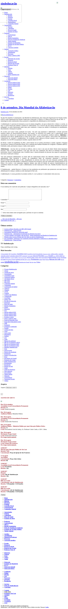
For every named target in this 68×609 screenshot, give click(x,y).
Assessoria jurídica (13, 50)
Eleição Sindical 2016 (14, 86)
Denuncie (10, 60)
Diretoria (7, 502)
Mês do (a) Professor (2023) (12, 342)
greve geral (59, 256)
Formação (7, 325)
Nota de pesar (8, 350)
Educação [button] (7, 76)
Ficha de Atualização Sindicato (16, 39)
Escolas (41, 256)
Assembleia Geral (22, 254)
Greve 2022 (7, 333)
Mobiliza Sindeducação (10, 347)
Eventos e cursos (9, 317)
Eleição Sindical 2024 (14, 82)
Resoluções (11, 95)
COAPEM (7, 601)
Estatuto (6, 504)
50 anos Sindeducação (10, 269)
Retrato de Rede (9, 546)
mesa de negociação (22, 257)
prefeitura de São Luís (21, 259)
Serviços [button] (6, 97)
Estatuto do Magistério (14, 43)
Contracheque (12, 35)
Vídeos (10, 71)
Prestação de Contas (9, 360)
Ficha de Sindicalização (11, 585)
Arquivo (3, 387)
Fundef (51, 256)
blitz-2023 (7, 282)
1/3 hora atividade (4, 254)
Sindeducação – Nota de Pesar (12, 230)
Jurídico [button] (6, 49)
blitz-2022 (7, 280)
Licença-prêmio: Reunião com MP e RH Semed (17, 229)
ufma (35, 262)
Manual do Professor (10, 537)
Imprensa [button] (6, 66)
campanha (60, 254)
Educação (7, 309)
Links (5, 339)
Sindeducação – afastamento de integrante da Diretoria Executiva (22, 234)
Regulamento (8, 363)
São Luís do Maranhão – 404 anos (11, 219)
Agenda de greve (9, 272)
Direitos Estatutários (9, 306)
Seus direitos (7, 373)
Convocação (29, 255)
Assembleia (13, 254)
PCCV (10, 46)
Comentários (17, 180)
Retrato (47, 259)
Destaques (10, 180)
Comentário (4, 199)
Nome (3, 202)
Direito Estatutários (13, 38)
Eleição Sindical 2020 (14, 84)
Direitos (10, 89)
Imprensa (7, 553)
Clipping (10, 73)
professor (29, 259)
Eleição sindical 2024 (10, 315)
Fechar (3, 494)
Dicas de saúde (8, 304)
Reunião (62, 259)
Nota (5, 349)
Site (2, 209)
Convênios (11, 98)
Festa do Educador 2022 (11, 320)
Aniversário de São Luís (8, 220)
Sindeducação (4, 112)
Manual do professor (10, 341)
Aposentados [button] (8, 25)
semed (2, 262)
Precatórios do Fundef (10, 358)
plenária (58, 257)
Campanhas (7, 285)
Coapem (6, 293)
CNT (5, 603)
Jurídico (6, 336)
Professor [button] (6, 33)
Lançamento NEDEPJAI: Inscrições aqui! (16, 232)
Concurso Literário (13, 47)
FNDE (6, 598)
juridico (16, 257)
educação (35, 256)
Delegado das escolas (14, 58)
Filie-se (10, 36)
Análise (47, 607)
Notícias (10, 27)
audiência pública (54, 254)
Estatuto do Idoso (13, 31)
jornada (12, 257)
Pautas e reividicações (10, 355)
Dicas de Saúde (12, 30)
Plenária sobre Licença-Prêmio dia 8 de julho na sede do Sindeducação (24, 237)
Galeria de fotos (8, 330)
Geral (5, 331)
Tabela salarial (8, 374)
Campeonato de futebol (10, 287)
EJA (5, 310)
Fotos (9, 70)
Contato (6, 100)
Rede (44, 259)
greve (54, 255)
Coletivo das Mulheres (10, 294)
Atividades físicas (9, 279)
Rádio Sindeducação (13, 74)
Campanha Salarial (13, 23)
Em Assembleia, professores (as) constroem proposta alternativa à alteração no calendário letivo (30, 238)
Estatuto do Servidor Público (16, 44)
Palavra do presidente (10, 352)
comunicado (24, 255)
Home (6, 498)
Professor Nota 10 (13, 65)
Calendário (11, 28)
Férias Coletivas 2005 (14, 55)
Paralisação (7, 353)
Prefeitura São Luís (10, 593)
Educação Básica (12, 79)
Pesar (5, 357)
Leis (9, 90)
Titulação (6, 376)
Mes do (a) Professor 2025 (11, 344)
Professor (7, 521)
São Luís (31, 262)
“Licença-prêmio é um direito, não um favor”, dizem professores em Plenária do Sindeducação (30, 235)
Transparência (8, 377)
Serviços (6, 584)
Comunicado (7, 296)
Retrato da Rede (12, 62)
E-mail (3, 206)
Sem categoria (8, 371)
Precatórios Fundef (10, 259)
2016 (9, 254)
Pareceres (10, 92)
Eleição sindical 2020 (10, 314)
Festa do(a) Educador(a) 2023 (12, 322)
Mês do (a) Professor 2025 (11, 345)
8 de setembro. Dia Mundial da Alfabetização (28, 107)
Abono (6, 271)
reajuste (40, 259)
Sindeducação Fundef (24, 262)
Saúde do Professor (9, 369)
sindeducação (9, 3)
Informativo (7, 334)
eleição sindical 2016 (10, 312)
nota (40, 257)
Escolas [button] (6, 57)
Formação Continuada (10, 326)
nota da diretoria (44, 257)
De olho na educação (10, 301)
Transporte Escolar (9, 379)
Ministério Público (31, 257)
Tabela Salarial (12, 41)
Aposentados (8, 274)
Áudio (6, 559)
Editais (10, 87)
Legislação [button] (7, 81)
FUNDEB (7, 600)
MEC (6, 596)
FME (5, 323)
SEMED (6, 595)
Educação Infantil (13, 78)
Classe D (6, 288)
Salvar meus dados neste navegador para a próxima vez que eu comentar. (23, 212)
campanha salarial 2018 (16, 256)
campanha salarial (5, 256)
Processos (10, 54)
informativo (7, 257)
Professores (35, 259)
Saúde (6, 368)
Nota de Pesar (52, 257)
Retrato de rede (54, 259)
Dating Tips (7, 299)
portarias (10, 93)
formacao (46, 255)
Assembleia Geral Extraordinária (35, 254)
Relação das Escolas (13, 63)
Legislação (7, 571)
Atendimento (11, 52)
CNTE (6, 291)
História (6, 501)
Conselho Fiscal (9, 506)
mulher (36, 257)
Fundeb (6, 328)
